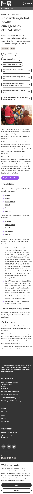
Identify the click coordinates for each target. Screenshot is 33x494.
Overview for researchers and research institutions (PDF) (13, 84)
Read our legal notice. (16, 480)
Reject (16, 490)
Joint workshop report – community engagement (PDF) (15, 98)
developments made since (13, 315)
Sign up (5, 437)
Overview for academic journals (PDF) (14, 77)
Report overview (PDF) (11, 64)
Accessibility (5, 421)
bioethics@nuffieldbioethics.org (11, 401)
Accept (16, 485)
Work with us (5, 412)
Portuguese (9, 208)
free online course (17, 328)
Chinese (8, 198)
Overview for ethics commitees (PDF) (13, 70)
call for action (25, 164)
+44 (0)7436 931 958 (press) (10, 391)
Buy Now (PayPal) (9, 178)
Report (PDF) (7, 54)
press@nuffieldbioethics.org (9, 395)
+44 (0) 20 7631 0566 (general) (10, 398)
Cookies (3, 418)
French (7, 205)
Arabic (7, 195)
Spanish (8, 211)
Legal (3, 415)
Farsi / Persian (10, 201)
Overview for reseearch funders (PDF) (14, 91)
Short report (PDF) (9, 59)
